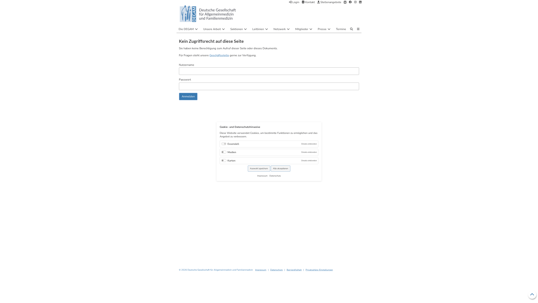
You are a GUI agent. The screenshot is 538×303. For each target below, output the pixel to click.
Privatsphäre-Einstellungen (319, 269)
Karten (231, 160)
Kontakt (310, 2)
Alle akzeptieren (280, 168)
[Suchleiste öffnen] (351, 29)
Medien (232, 152)
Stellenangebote (330, 2)
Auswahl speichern (259, 168)
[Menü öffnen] (358, 29)
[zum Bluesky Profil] (345, 2)
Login (295, 2)
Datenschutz (276, 269)
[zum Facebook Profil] (350, 2)
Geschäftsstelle (219, 55)
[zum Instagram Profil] (355, 2)
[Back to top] (532, 294)
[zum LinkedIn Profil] (360, 2)
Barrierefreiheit (294, 269)
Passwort (185, 80)
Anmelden (188, 96)
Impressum (260, 269)
